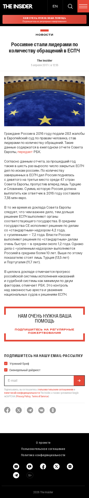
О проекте (43, 442)
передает (25, 152)
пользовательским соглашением (55, 389)
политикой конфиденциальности (22, 392)
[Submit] (79, 381)
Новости (44, 35)
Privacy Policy (23, 396)
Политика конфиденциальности (43, 455)
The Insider (44, 60)
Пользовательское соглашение (43, 449)
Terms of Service (40, 396)
